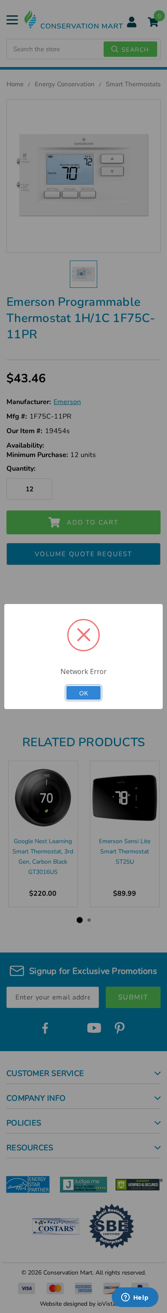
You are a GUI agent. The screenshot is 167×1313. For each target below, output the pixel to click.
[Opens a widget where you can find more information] (134, 1298)
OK (83, 693)
